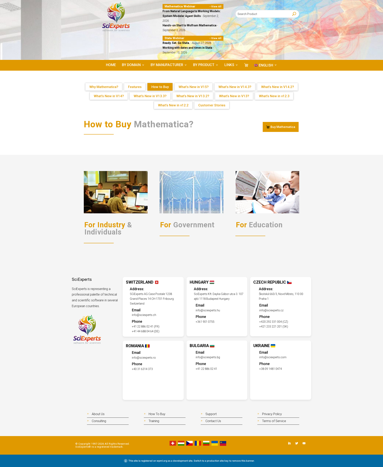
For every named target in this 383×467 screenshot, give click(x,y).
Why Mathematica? (103, 86)
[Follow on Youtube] (304, 443)
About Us (98, 414)
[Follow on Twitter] (296, 443)
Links (229, 65)
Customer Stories (211, 105)
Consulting (99, 421)
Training (154, 421)
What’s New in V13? (234, 96)
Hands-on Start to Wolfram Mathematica (190, 25)
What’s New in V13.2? (192, 96)
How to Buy (160, 86)
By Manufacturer (167, 65)
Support (211, 414)
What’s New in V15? (194, 86)
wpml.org (162, 460)
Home (111, 65)
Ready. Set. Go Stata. (177, 43)
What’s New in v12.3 (274, 96)
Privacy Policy (272, 414)
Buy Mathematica (282, 127)
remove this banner (243, 460)
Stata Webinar (174, 38)
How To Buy (157, 414)
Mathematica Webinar (180, 6)
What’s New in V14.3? (234, 86)
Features (135, 86)
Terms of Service (274, 421)
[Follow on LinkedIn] (289, 443)
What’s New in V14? (109, 96)
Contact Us (213, 421)
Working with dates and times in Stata (188, 47)
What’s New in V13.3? (150, 96)
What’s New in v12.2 (173, 105)
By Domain (131, 65)
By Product (203, 65)
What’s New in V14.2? (277, 86)
